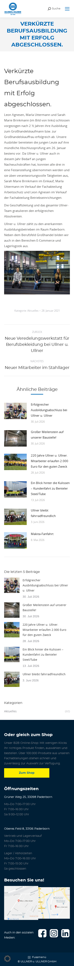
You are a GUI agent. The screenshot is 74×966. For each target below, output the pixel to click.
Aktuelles (32, 310)
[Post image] (15, 411)
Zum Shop (27, 772)
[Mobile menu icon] (67, 8)
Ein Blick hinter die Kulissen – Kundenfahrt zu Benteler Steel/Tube (50, 488)
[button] (7, 958)
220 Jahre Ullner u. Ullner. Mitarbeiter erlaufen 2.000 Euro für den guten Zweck (49, 460)
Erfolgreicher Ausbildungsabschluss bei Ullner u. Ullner (49, 409)
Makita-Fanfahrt (42, 534)
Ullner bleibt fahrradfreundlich (43, 513)
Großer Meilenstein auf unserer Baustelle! (47, 434)
